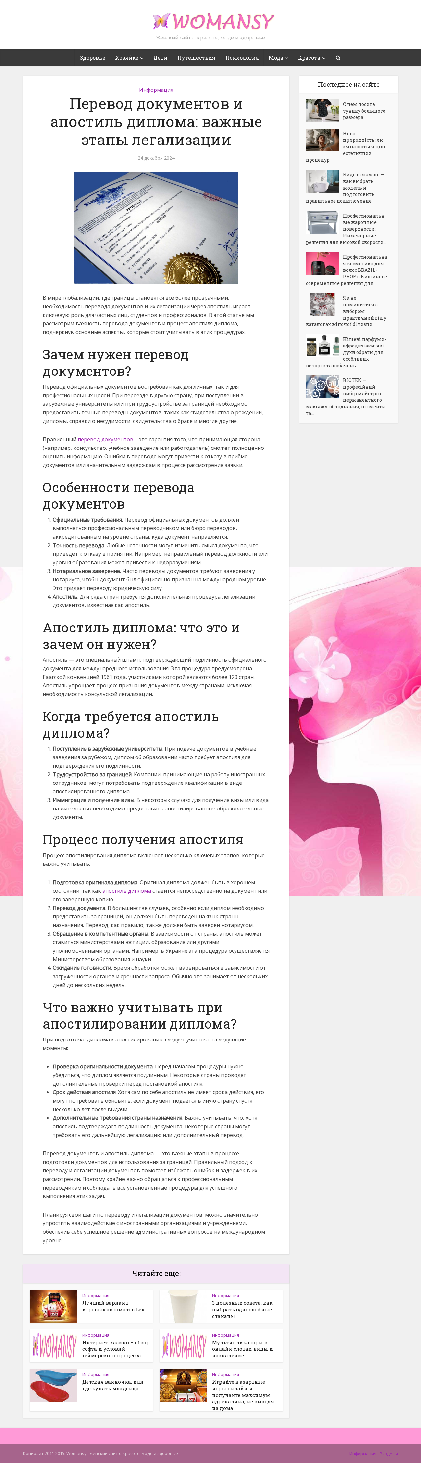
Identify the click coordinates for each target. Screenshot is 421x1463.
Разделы (389, 1454)
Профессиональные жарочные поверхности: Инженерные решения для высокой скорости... (346, 229)
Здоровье (92, 57)
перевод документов (105, 439)
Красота (309, 57)
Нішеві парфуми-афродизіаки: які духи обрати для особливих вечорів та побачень (346, 352)
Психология (242, 57)
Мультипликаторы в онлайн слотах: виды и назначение (242, 1349)
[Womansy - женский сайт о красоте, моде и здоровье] (210, 18)
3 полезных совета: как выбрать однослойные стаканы (242, 1309)
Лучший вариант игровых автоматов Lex (113, 1306)
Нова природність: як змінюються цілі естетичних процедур (346, 146)
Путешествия (196, 57)
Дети (160, 57)
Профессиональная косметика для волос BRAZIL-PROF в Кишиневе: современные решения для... (347, 270)
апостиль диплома (126, 890)
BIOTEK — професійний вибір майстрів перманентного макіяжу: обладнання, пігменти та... (345, 396)
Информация (156, 89)
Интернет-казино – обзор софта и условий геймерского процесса (116, 1349)
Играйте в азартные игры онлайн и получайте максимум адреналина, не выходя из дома (243, 1394)
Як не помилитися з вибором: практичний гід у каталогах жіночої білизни (346, 311)
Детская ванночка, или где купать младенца (113, 1385)
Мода (276, 57)
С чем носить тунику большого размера (364, 110)
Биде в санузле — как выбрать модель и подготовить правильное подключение (345, 187)
